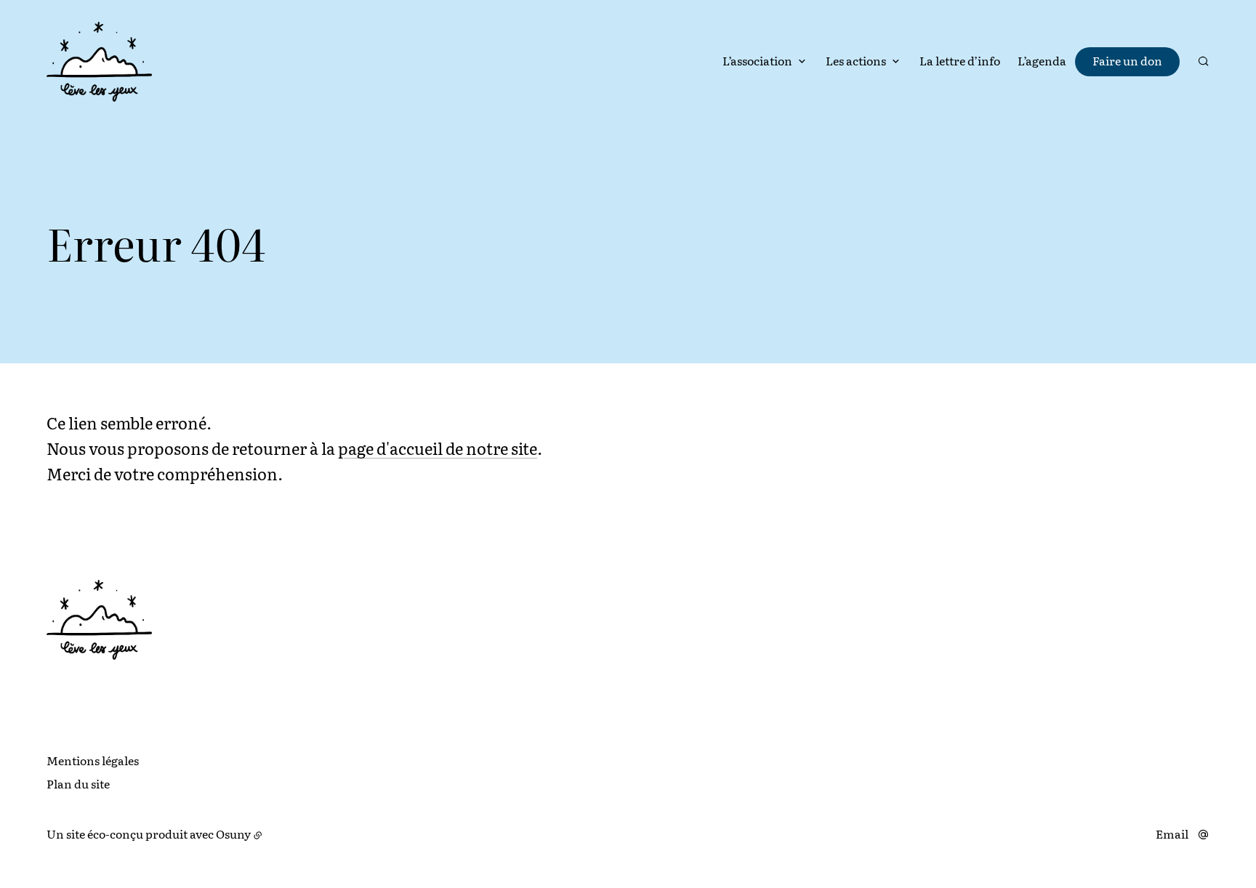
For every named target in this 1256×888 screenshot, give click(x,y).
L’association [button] (757, 60)
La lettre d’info (959, 60)
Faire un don (1127, 60)
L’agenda (1042, 60)
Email (1172, 833)
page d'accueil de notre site (437, 448)
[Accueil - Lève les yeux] (99, 62)
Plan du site (78, 783)
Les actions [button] (856, 60)
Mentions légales (93, 760)
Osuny (233, 833)
